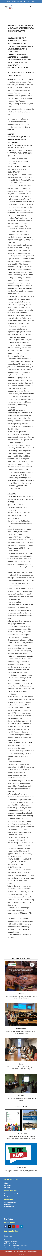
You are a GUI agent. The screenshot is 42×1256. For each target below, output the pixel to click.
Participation (21, 1028)
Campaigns (8, 1196)
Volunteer (7, 1204)
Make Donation (9, 1207)
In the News (21, 1167)
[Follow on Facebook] (5, 1226)
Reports (21, 993)
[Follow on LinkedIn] (21, 1226)
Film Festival (8, 1219)
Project (21, 1095)
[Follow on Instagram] (17, 1226)
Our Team (7, 1185)
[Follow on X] (9, 1226)
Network (7, 1187)
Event (21, 1064)
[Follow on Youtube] (13, 1226)
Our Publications (21, 1133)
